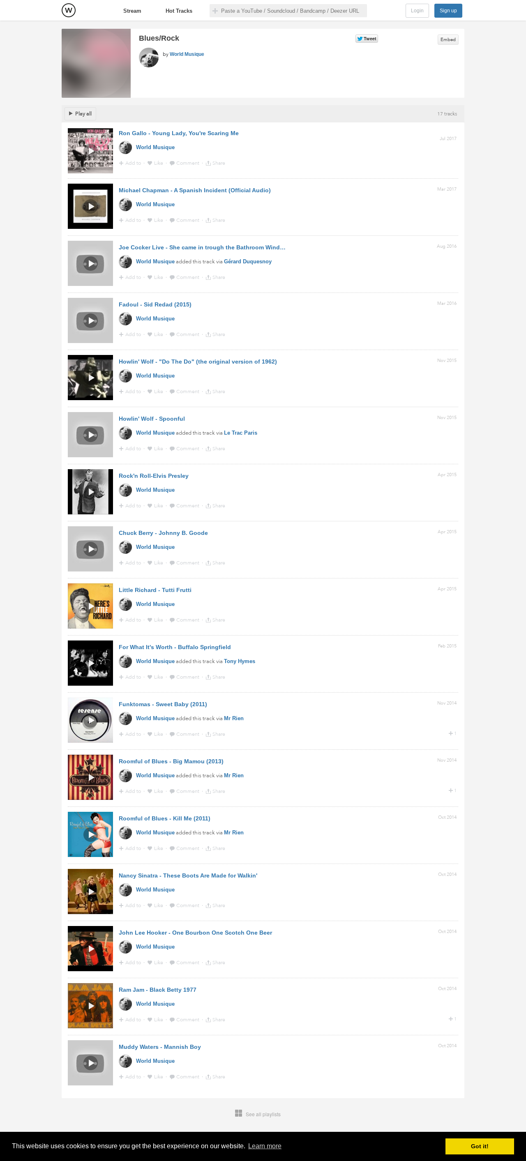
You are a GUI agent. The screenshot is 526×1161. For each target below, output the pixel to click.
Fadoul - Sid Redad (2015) (155, 304)
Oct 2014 (447, 817)
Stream (132, 11)
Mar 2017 (447, 189)
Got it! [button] (480, 1146)
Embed (448, 40)
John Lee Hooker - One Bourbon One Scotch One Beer (195, 932)
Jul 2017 (448, 139)
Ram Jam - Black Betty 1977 (157, 989)
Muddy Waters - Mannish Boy (160, 1047)
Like (159, 163)
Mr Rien (234, 718)
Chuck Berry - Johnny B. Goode (163, 533)
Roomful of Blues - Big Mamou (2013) (171, 761)
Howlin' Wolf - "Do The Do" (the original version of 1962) (198, 361)
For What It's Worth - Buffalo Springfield (175, 647)
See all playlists (263, 1113)
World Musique (187, 54)
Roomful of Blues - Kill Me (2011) (164, 818)
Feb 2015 (447, 646)
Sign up (448, 11)
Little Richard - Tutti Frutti (155, 590)
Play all (83, 113)
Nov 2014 (447, 703)
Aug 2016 (447, 246)
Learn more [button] (264, 1146)
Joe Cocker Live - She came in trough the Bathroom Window (203, 247)
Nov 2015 (447, 360)
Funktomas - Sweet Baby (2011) (163, 704)
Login (417, 11)
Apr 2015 (447, 475)
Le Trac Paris (240, 433)
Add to (133, 163)
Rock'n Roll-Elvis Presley (154, 475)
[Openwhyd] (69, 10)
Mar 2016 (447, 303)
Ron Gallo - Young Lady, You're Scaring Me (179, 133)
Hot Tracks (179, 11)
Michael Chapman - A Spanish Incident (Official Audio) (195, 190)
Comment (188, 163)
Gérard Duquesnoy (248, 261)
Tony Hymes (239, 661)
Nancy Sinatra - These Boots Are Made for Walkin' (188, 875)
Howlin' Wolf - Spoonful (152, 418)
